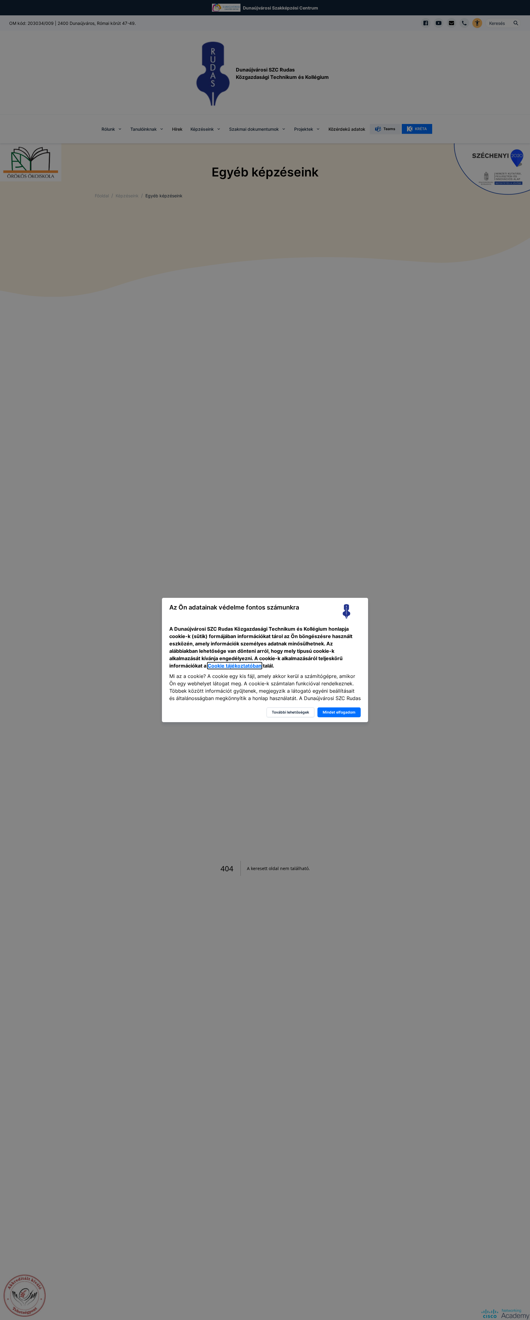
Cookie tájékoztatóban (235, 666)
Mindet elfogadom (339, 712)
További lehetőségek (290, 712)
